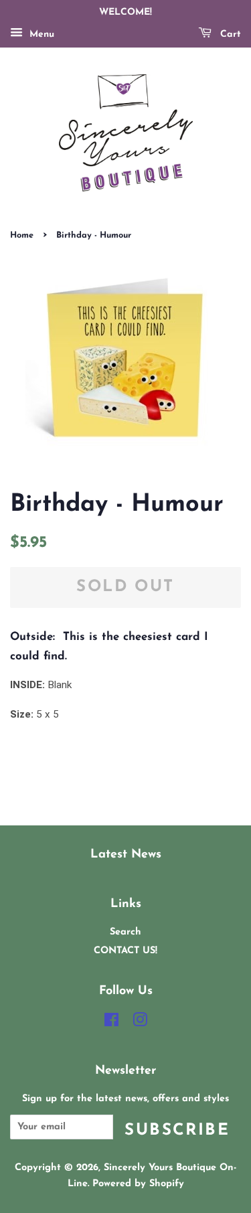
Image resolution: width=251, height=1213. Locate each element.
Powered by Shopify (138, 1184)
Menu (40, 34)
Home (21, 235)
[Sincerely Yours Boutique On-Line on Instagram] (140, 1023)
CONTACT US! (125, 951)
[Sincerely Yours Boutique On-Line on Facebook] (111, 1023)
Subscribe (177, 1131)
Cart (229, 34)
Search (125, 932)
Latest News (125, 854)
